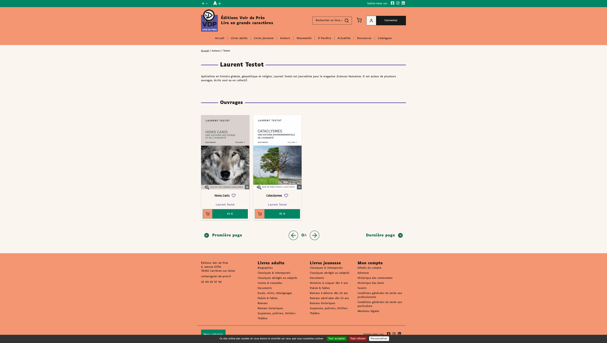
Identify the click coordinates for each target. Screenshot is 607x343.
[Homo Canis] (225, 152)
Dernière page (380, 235)
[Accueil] (209, 20)
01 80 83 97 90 (211, 282)
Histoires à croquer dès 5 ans (329, 283)
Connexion (391, 20)
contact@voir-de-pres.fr (216, 276)
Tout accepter (336, 338)
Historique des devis (371, 283)
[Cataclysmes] (277, 152)
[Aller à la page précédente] (293, 235)
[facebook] (392, 3)
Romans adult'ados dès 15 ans (329, 298)
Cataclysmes (274, 195)
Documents (265, 288)
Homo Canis (222, 195)
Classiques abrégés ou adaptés (277, 278)
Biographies (265, 268)
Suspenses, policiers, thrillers (276, 313)
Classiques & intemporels (274, 273)
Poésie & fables (268, 298)
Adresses (363, 273)
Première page (227, 235)
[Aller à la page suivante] (314, 235)
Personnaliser (379, 338)
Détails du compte (369, 268)
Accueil (205, 51)
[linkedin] (403, 3)
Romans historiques (270, 308)
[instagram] (398, 3)
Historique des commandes (375, 278)
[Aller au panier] (359, 20)
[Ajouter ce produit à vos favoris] (233, 195)
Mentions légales (368, 311)
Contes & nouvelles (270, 283)
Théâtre (262, 318)
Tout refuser (358, 338)
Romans (263, 303)
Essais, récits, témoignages (275, 293)
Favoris (362, 288)
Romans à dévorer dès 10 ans (329, 293)
